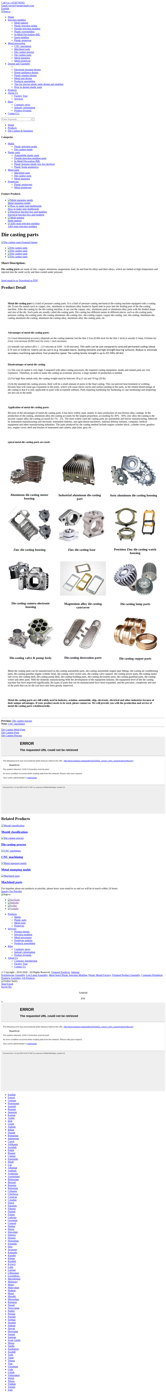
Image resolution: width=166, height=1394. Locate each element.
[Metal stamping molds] (13, 863)
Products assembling (24, 81)
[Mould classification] (12, 825)
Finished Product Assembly (126, 975)
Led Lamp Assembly (36, 975)
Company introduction (25, 960)
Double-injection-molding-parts (30, 158)
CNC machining (22, 46)
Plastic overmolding (24, 31)
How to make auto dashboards (23, 209)
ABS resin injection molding (22, 226)
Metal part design (23, 78)
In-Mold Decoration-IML (27, 34)
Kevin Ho (6, 986)
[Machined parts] (10, 876)
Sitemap (75, 972)
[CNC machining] (11, 850)
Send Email (7, 984)
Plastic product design (25, 75)
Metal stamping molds (19, 203)
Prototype (19, 925)
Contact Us (13, 113)
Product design (22, 931)
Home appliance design (26, 72)
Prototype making (23, 940)
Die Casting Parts (10, 732)
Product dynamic (23, 110)
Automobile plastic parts (26, 155)
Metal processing (16, 43)
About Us (13, 93)
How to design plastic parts (28, 87)
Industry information (24, 107)
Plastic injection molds (25, 25)
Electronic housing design (27, 69)
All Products (28, 978)
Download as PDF (28, 280)
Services (18, 98)
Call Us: (13, 2)
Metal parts (13, 170)
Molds (11, 143)
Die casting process (24, 52)
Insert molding (21, 37)
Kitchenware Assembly (13, 975)
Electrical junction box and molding (26, 214)
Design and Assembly (19, 63)
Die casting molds (23, 149)
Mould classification (14, 832)
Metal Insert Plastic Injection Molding (68, 975)
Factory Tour (21, 96)
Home (11, 17)
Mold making (21, 22)
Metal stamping (22, 58)
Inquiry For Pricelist (11, 891)
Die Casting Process (11, 735)
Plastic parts (14, 152)
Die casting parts (22, 55)
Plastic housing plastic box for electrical (34, 164)
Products (12, 90)
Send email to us (9, 280)
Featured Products (60, 972)
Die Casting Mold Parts (13, 729)
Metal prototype (22, 60)
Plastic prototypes (23, 184)
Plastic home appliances (26, 167)
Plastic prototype (22, 40)
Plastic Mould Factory (100, 975)
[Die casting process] (12, 838)
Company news (22, 104)
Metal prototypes (22, 187)
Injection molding (17, 20)
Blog (10, 101)
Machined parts (22, 49)
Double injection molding (27, 28)
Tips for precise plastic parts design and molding (38, 84)
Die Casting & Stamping (20, 130)
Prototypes (13, 181)
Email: (17, 5)
